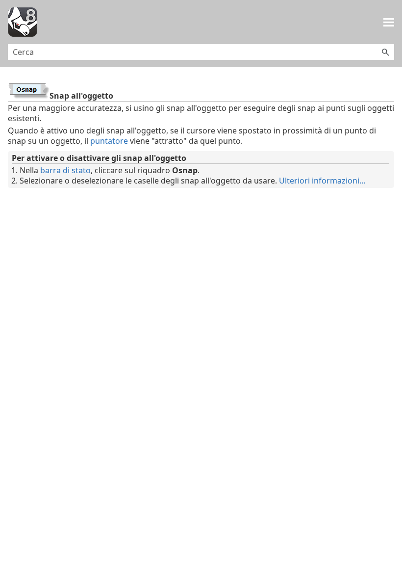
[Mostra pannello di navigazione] (389, 22)
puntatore (109, 140)
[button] (385, 52)
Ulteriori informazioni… (322, 180)
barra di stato (65, 170)
